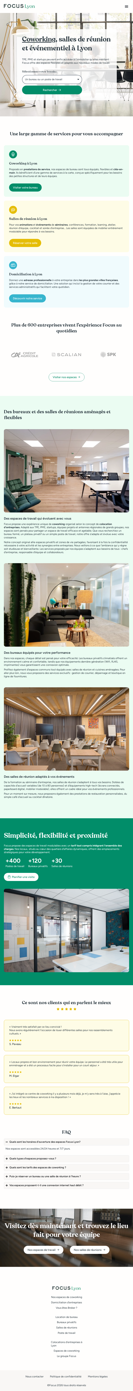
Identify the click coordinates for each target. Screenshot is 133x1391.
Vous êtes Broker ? (66, 1307)
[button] (126, 6)
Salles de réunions (66, 1327)
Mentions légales (98, 1376)
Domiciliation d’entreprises (66, 1302)
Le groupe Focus (66, 1356)
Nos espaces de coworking (66, 1297)
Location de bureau (66, 1317)
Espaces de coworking (66, 1350)
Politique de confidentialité (65, 1376)
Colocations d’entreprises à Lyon (66, 1344)
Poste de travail (66, 1332)
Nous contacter (34, 1376)
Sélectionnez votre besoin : (39, 71)
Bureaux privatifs (66, 1322)
